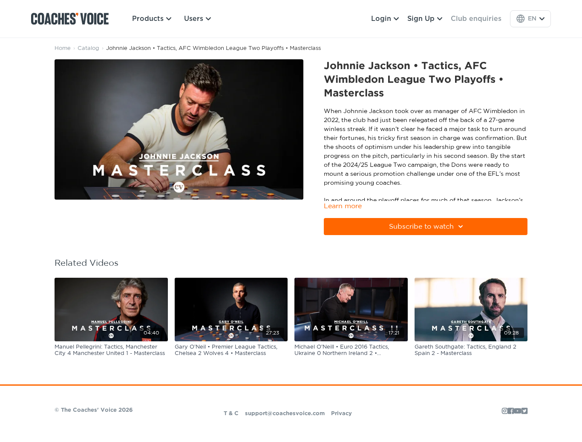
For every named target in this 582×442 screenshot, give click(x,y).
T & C (231, 413)
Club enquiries (476, 18)
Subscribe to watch (421, 226)
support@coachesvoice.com (285, 413)
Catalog (88, 48)
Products (148, 18)
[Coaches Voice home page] (73, 19)
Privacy (341, 413)
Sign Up (421, 18)
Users (193, 18)
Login (381, 18)
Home (63, 48)
